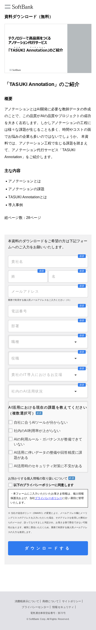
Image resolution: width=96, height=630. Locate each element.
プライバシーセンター (35, 607)
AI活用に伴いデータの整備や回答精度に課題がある (48, 455)
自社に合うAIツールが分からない (41, 422)
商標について (50, 601)
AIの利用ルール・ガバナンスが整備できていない (48, 441)
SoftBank (24, 7)
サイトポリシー (71, 601)
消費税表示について (27, 601)
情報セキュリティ (63, 607)
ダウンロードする (48, 548)
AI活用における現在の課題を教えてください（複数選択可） (47, 410)
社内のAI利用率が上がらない (37, 431)
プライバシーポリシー (48, 498)
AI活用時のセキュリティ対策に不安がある (48, 466)
